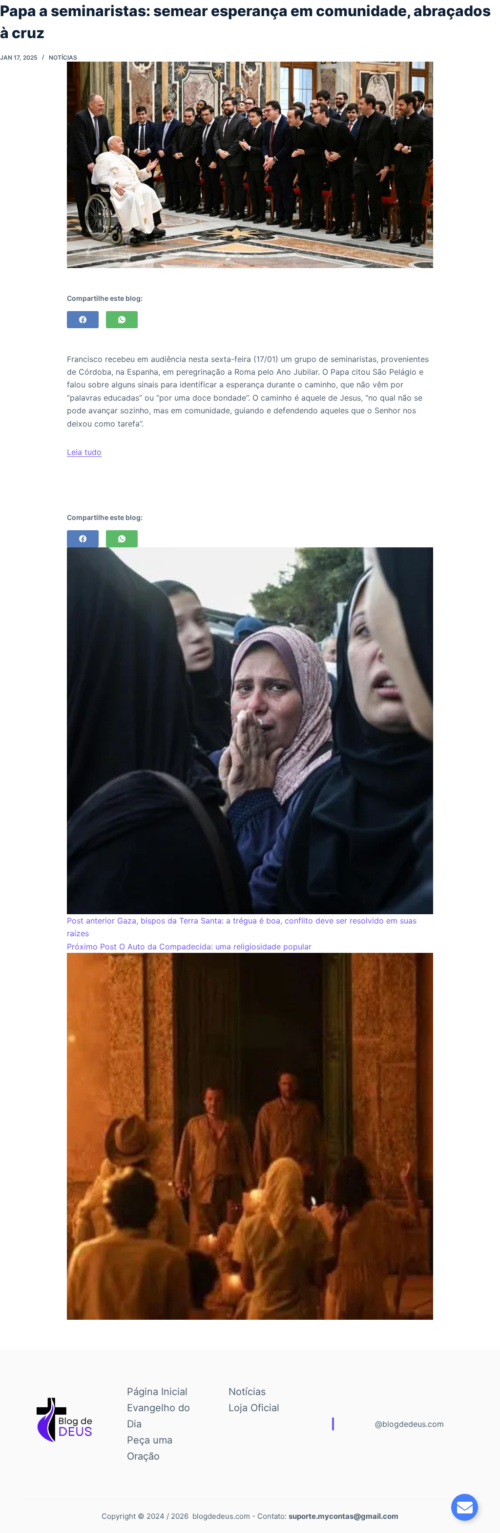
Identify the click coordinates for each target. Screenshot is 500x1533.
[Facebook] (83, 319)
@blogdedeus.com (409, 1424)
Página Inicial (157, 1392)
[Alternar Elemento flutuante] (464, 1507)
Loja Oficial (254, 1408)
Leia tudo (84, 452)
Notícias (63, 57)
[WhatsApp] (122, 319)
